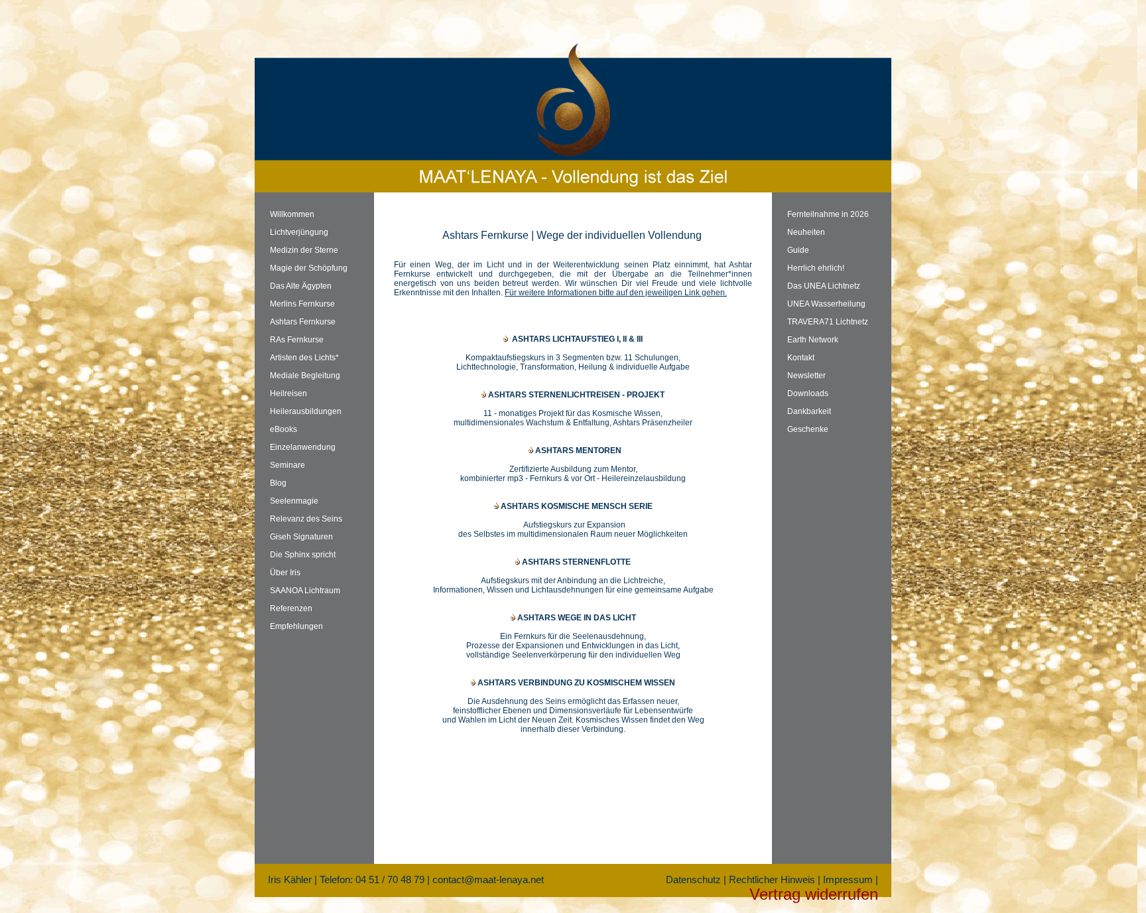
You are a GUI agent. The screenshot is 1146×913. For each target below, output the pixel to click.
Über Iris (285, 572)
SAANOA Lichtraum (305, 590)
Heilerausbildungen (306, 411)
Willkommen (292, 214)
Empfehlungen (296, 626)
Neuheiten (806, 232)
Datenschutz (693, 879)
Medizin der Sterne (304, 250)
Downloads (807, 393)
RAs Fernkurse (297, 339)
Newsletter (806, 375)
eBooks (283, 429)
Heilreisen (288, 393)
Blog (278, 483)
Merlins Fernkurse (302, 304)
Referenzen (291, 608)
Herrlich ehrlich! (815, 268)
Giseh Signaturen (301, 536)
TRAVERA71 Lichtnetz (827, 321)
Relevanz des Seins (306, 519)
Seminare (287, 465)
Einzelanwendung (303, 447)
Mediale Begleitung (305, 375)
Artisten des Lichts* (304, 357)
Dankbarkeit (809, 411)
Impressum (848, 879)
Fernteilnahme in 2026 (828, 214)
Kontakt (800, 357)
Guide (798, 250)
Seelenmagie (294, 501)
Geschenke (807, 429)
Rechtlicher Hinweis (772, 879)
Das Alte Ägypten (301, 286)
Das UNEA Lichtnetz (823, 286)
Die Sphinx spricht (303, 554)
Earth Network (812, 339)
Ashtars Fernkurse (303, 321)
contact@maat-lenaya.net (488, 879)
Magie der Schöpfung (309, 268)
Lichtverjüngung (299, 232)
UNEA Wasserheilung (826, 304)
